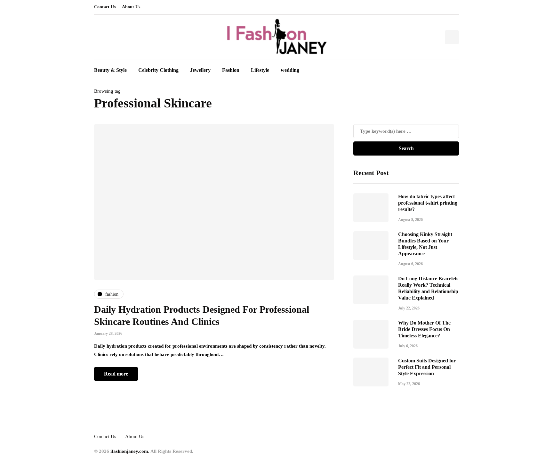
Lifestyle (260, 70)
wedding (290, 70)
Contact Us (105, 6)
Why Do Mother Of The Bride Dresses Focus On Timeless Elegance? (424, 329)
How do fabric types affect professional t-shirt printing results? (427, 203)
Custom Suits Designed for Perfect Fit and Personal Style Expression (427, 367)
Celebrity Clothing (158, 70)
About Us (131, 6)
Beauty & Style (110, 70)
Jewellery (200, 70)
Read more (116, 373)
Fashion (230, 70)
